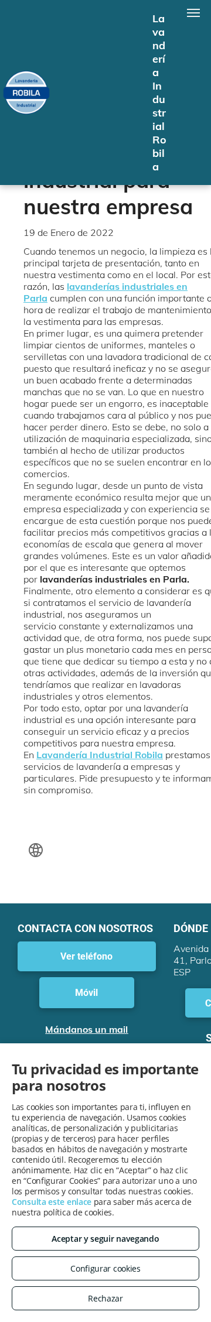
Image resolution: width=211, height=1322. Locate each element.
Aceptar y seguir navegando (105, 1238)
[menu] (193, 13)
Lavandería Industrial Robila (99, 755)
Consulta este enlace (51, 1201)
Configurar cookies (105, 1268)
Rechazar (105, 1298)
